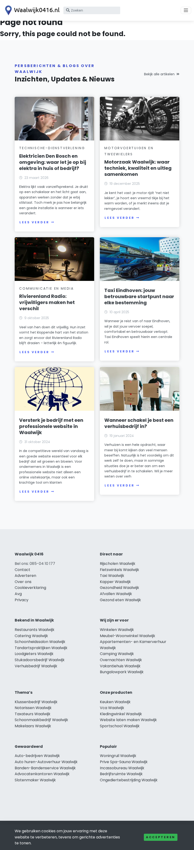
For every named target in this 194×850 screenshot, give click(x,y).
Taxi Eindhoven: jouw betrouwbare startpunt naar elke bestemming (139, 296)
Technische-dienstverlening (52, 148)
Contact (22, 569)
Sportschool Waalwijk (120, 726)
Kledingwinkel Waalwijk (121, 714)
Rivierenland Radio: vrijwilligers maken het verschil (47, 302)
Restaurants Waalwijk (34, 629)
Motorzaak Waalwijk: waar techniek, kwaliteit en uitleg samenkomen (138, 168)
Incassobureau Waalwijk (122, 768)
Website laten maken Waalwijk (128, 720)
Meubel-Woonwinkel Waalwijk (127, 636)
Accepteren (160, 837)
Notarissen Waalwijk (33, 707)
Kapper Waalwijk (115, 581)
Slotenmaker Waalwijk (35, 780)
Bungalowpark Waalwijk (122, 672)
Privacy (21, 600)
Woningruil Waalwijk (118, 755)
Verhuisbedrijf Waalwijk (36, 666)
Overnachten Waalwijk (121, 660)
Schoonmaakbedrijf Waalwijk (41, 720)
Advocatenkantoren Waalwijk (42, 774)
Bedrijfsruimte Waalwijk (121, 774)
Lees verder (34, 222)
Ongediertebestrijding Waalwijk (129, 780)
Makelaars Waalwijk (33, 726)
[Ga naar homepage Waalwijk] (31, 10)
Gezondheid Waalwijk (119, 587)
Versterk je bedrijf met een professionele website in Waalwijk (51, 426)
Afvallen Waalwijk (116, 593)
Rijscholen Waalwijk (117, 563)
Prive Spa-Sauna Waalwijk (124, 762)
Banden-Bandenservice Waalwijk (45, 768)
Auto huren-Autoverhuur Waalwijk (46, 762)
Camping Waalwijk (117, 653)
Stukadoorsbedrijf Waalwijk (40, 660)
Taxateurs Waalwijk (32, 714)
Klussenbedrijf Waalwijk (36, 702)
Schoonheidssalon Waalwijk (40, 641)
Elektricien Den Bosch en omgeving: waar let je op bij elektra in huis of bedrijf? (52, 162)
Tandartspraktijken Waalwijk (41, 648)
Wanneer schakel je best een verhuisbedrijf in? (138, 423)
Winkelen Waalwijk (117, 629)
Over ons (23, 581)
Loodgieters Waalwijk (34, 653)
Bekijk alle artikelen (159, 74)
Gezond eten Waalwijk (120, 600)
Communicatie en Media (46, 288)
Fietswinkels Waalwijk (119, 569)
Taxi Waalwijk (112, 575)
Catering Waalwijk (31, 636)
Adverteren (25, 575)
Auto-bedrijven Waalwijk (37, 755)
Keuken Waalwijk (115, 702)
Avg (18, 593)
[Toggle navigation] (186, 10)
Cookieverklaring (30, 587)
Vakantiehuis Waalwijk (120, 666)
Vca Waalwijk (112, 707)
